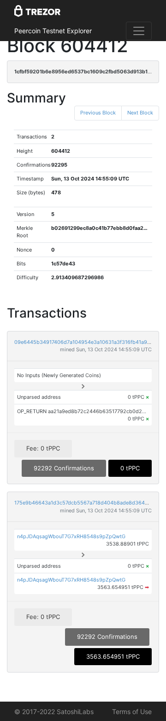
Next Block (140, 112)
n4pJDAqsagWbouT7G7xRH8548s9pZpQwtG (71, 536)
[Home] (37, 11)
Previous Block (98, 112)
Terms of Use (132, 711)
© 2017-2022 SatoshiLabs (54, 711)
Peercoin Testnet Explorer (53, 31)
